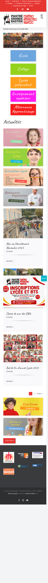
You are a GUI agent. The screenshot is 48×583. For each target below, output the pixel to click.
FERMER (44, 278)
